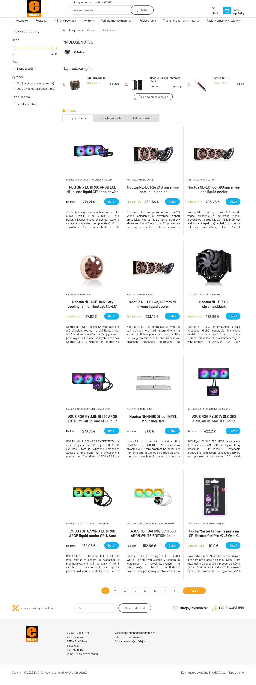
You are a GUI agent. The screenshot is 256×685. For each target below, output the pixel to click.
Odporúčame (77, 118)
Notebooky (21, 20)
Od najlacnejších (110, 118)
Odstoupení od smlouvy (129, 637)
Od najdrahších (143, 118)
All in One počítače (65, 20)
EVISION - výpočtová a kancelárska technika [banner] (34, 8)
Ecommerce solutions (194, 672)
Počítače (41, 20)
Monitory (88, 20)
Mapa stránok (236, 672)
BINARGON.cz (217, 672)
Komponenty (76, 30)
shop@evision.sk (82, 2)
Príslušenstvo (148, 20)
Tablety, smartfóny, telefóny (224, 20)
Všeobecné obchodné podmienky (135, 632)
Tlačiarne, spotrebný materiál (181, 20)
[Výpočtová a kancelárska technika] (63, 30)
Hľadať (143, 10)
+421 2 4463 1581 (103, 2)
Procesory (93, 30)
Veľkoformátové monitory (116, 20)
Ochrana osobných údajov (130, 641)
